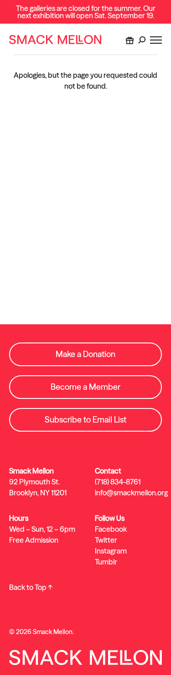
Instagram (111, 550)
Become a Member (85, 387)
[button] (141, 39)
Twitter (106, 539)
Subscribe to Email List (85, 419)
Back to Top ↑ (30, 587)
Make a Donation (85, 354)
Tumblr (106, 561)
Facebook (111, 529)
